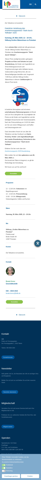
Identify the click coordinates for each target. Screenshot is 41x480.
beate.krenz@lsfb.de (13, 293)
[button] (4, 465)
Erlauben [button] (30, 476)
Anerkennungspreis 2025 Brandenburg (17, 151)
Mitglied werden (7, 426)
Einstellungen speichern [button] (11, 476)
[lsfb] (11, 5)
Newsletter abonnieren (9, 392)
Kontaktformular (8, 357)
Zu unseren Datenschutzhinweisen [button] (12, 462)
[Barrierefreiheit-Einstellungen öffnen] (37, 243)
